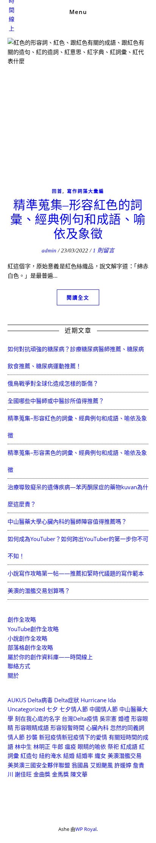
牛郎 (57, 746)
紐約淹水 (50, 755)
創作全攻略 (22, 619)
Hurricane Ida (98, 700)
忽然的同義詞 (127, 727)
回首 (57, 191)
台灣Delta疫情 (80, 718)
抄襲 (31, 737)
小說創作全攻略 (27, 638)
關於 (13, 675)
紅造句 (28, 755)
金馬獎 (60, 774)
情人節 (16, 737)
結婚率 (84, 755)
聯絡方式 (19, 666)
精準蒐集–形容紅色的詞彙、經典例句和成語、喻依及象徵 (78, 219)
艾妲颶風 (101, 765)
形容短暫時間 (67, 727)
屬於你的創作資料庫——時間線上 (50, 657)
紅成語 (128, 746)
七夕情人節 (73, 709)
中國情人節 (103, 709)
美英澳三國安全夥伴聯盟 (39, 765)
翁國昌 (80, 765)
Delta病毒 (40, 700)
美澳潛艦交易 (125, 755)
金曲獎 (41, 774)
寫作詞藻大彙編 (85, 191)
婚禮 (123, 718)
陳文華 (78, 774)
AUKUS (17, 700)
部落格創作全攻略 (30, 647)
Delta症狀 (66, 700)
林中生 (23, 746)
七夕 (52, 709)
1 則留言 (103, 250)
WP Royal (86, 829)
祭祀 (113, 746)
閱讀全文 (78, 297)
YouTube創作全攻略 (33, 629)
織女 (100, 755)
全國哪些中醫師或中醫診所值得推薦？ (56, 400)
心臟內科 (97, 727)
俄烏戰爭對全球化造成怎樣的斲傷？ (53, 383)
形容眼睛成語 (32, 727)
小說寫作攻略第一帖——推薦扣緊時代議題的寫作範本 (76, 573)
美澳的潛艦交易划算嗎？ (39, 590)
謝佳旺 (23, 774)
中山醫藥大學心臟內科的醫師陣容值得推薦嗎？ (67, 521)
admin (49, 250)
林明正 (41, 746)
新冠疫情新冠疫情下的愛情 (73, 737)
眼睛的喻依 (92, 746)
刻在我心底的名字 (37, 718)
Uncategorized (26, 709)
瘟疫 (70, 746)
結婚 (69, 755)
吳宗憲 (108, 718)
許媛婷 (122, 765)
